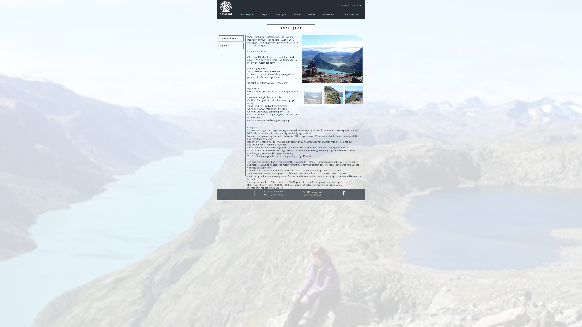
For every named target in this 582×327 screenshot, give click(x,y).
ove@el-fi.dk (277, 194)
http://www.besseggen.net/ (274, 82)
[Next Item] (357, 59)
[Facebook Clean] (343, 193)
